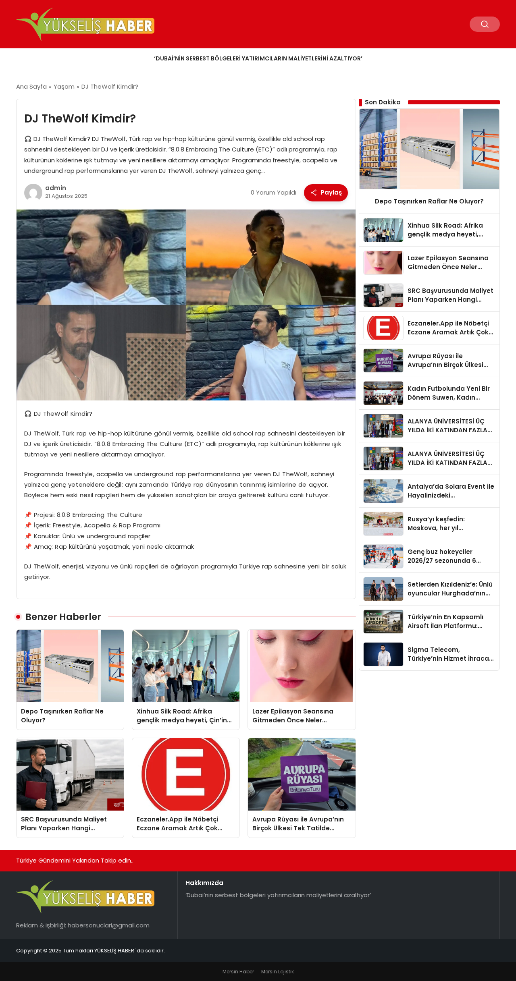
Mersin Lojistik (277, 971)
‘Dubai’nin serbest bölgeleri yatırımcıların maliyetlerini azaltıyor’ (258, 58)
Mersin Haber (238, 971)
